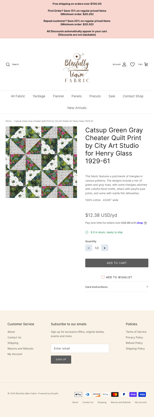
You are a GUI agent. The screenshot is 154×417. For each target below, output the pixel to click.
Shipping (13, 342)
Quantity (90, 241)
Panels (77, 96)
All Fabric (18, 96)
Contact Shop (133, 96)
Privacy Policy (134, 337)
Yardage (39, 96)
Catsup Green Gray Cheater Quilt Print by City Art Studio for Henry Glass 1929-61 (53, 121)
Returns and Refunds (20, 348)
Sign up (61, 359)
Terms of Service (136, 331)
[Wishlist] (132, 64)
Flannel (58, 96)
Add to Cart (117, 262)
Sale (112, 96)
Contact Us (14, 337)
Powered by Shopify (48, 393)
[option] (41, 162)
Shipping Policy (135, 348)
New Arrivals (77, 108)
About (11, 331)
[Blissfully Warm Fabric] (77, 64)
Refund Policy (134, 342)
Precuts (95, 96)
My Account (15, 354)
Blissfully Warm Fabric (26, 393)
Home (8, 121)
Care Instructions (96, 286)
